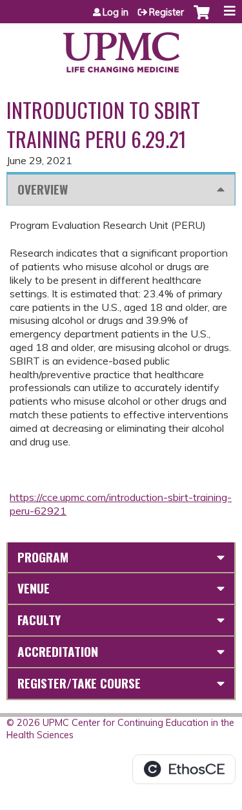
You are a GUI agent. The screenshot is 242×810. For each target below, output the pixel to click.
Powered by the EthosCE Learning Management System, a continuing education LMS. (184, 769)
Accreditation (57, 651)
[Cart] (202, 18)
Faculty (39, 619)
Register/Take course (79, 683)
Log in (115, 12)
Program (42, 557)
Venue (33, 588)
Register (166, 12)
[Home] (121, 47)
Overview (42, 189)
